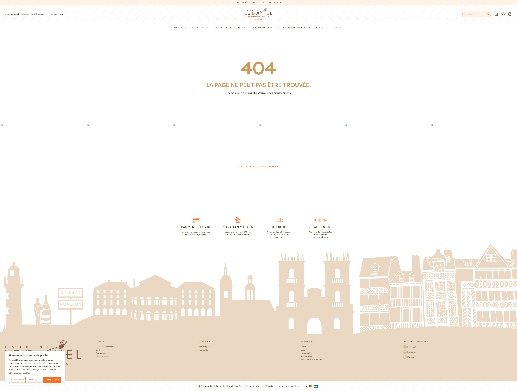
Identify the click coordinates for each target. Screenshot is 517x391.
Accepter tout (52, 380)
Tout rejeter (34, 380)
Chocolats (199, 28)
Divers (338, 28)
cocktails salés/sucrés (293, 28)
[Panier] (503, 14)
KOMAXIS (269, 386)
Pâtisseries (177, 28)
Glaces (320, 28)
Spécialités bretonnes (229, 28)
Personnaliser (17, 380)
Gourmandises (261, 28)
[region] (35, 368)
